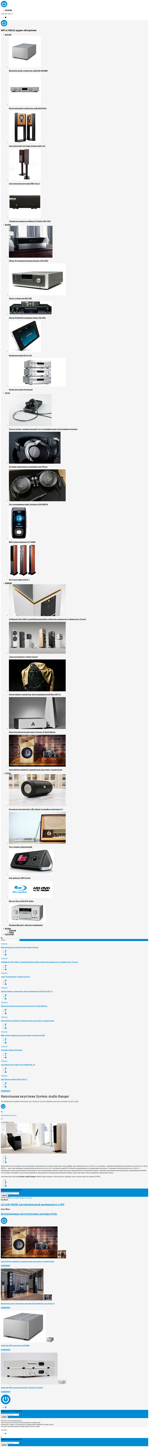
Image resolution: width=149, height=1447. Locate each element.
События (12, 931)
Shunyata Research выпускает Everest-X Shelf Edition (24, 1006)
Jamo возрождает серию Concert (15, 977)
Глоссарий (9, 934)
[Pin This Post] (76, 953)
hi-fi (11, 1198)
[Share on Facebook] (76, 1156)
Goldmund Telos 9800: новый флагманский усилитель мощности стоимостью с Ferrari (39, 962)
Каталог (8, 35)
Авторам (8, 10)
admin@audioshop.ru (9, 1115)
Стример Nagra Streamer (11, 1050)
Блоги (11, 933)
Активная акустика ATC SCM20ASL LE (18, 1065)
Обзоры (8, 225)
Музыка (8, 929)
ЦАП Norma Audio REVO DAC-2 (14, 1079)
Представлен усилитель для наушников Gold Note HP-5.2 (27, 991)
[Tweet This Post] (76, 951)
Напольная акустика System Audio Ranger (20, 947)
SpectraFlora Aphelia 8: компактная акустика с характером (27, 1021)
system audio (19, 1198)
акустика (28, 1198)
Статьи (8, 773)
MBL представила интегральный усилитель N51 (23, 1035)
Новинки (8, 583)
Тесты (7, 393)
